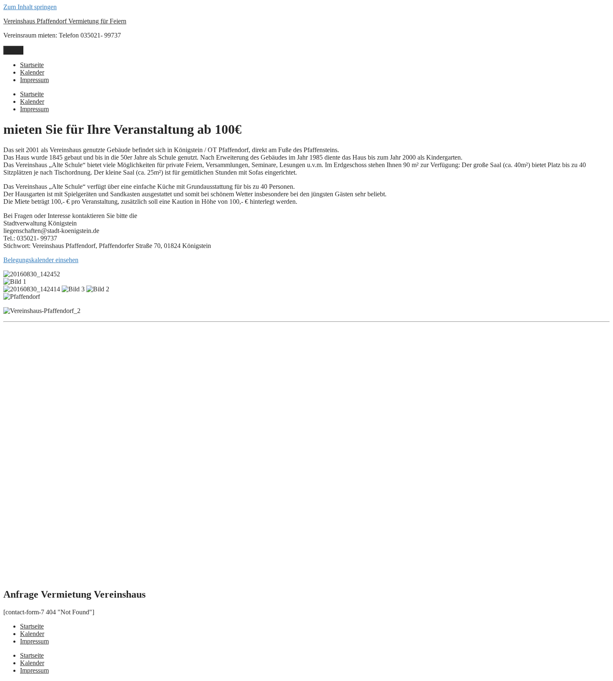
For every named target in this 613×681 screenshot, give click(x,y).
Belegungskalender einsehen (40, 259)
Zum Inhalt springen (30, 6)
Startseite (32, 64)
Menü (13, 50)
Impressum (34, 79)
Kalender (32, 72)
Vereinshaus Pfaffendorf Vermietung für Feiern (64, 21)
